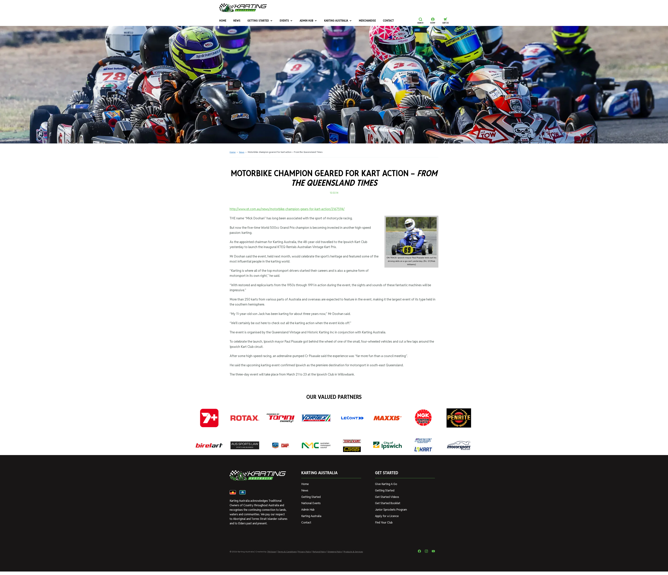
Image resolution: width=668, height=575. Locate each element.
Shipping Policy (335, 551)
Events (284, 20)
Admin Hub (306, 20)
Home (222, 20)
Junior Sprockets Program (391, 509)
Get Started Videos (387, 497)
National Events (311, 503)
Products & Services (353, 551)
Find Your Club (384, 522)
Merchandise (367, 20)
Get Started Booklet (387, 503)
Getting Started (258, 20)
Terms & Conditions (287, 551)
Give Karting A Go (386, 484)
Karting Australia (336, 20)
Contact (388, 20)
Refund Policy (319, 551)
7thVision (271, 551)
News (236, 20)
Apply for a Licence (387, 516)
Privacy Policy (304, 551)
